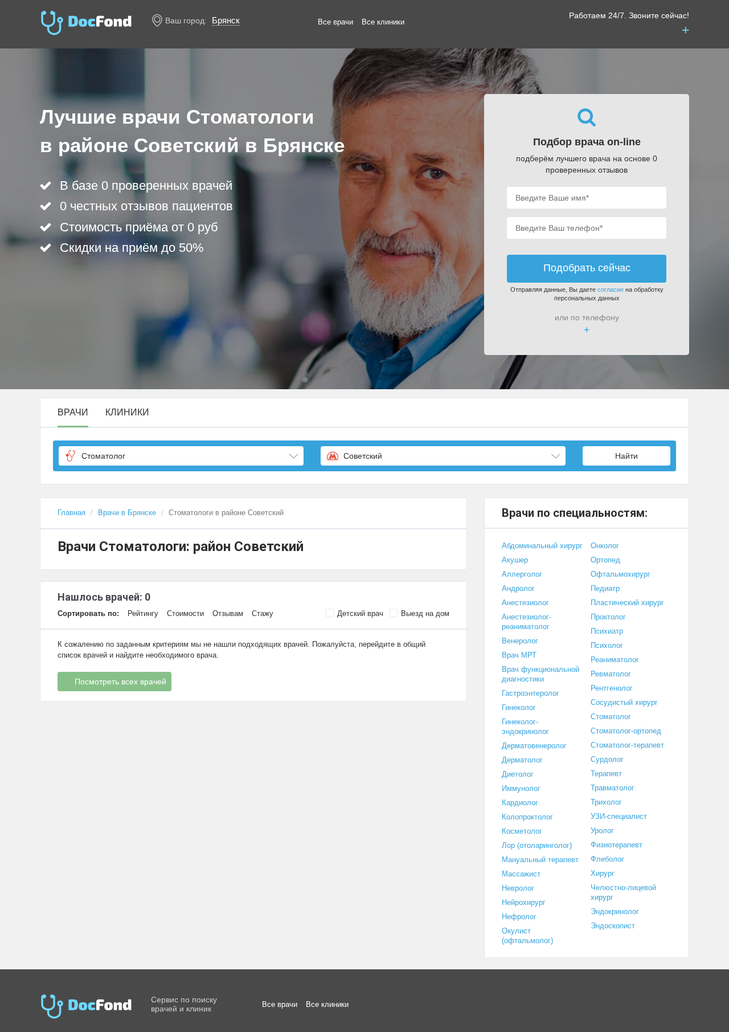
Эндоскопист (613, 925)
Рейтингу (143, 613)
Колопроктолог (527, 817)
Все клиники (383, 22)
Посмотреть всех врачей (120, 681)
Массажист (521, 874)
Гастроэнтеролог (530, 693)
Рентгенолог (612, 688)
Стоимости (185, 613)
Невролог (518, 888)
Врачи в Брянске (127, 512)
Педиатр (605, 588)
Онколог (605, 545)
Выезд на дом (425, 613)
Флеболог (607, 859)
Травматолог (612, 788)
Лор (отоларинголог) (537, 845)
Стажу (262, 613)
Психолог (607, 645)
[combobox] (181, 456)
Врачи (73, 412)
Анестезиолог (525, 602)
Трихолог (606, 802)
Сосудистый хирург (624, 702)
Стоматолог (611, 716)
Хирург (603, 873)
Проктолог (608, 617)
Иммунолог (521, 788)
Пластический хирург (627, 602)
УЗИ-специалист (619, 816)
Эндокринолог (615, 911)
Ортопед (605, 560)
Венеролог (520, 641)
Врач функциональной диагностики (540, 674)
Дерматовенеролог (534, 745)
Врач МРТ (519, 655)
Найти (626, 455)
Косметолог (522, 831)
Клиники (127, 412)
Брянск (226, 20)
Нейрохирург (524, 902)
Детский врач (360, 613)
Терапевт (606, 773)
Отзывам (227, 613)
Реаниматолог (615, 659)
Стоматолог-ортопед (626, 731)
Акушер (515, 560)
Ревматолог (611, 674)
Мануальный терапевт (540, 859)
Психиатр (607, 631)
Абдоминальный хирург (542, 545)
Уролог (602, 830)
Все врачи (335, 22)
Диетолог (518, 774)
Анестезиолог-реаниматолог (526, 622)
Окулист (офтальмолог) (527, 936)
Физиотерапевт (616, 845)
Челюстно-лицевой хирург (623, 892)
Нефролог (519, 916)
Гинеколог (519, 707)
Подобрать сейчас (586, 268)
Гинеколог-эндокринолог (525, 726)
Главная (71, 512)
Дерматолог (522, 760)
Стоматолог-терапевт (627, 745)
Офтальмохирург (620, 574)
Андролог (518, 588)
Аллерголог (522, 574)
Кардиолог (520, 802)
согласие (610, 289)
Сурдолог (607, 759)
